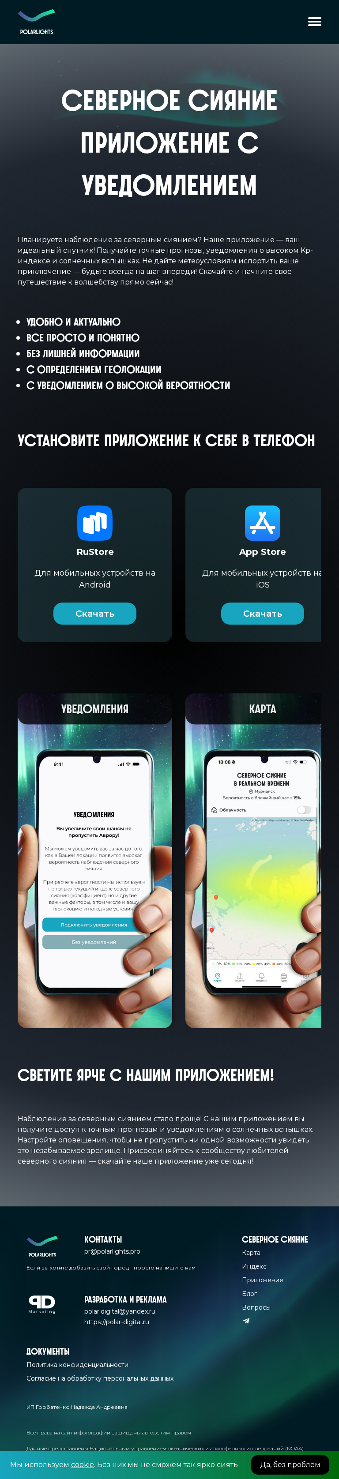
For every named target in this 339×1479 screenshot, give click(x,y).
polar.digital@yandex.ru (119, 1311)
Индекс (254, 1266)
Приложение (262, 1280)
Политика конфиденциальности (77, 1365)
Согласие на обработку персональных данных (99, 1378)
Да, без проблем (290, 1464)
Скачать (94, 613)
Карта (251, 1253)
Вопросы (256, 1307)
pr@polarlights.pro (112, 1251)
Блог (249, 1294)
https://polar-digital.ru (116, 1322)
